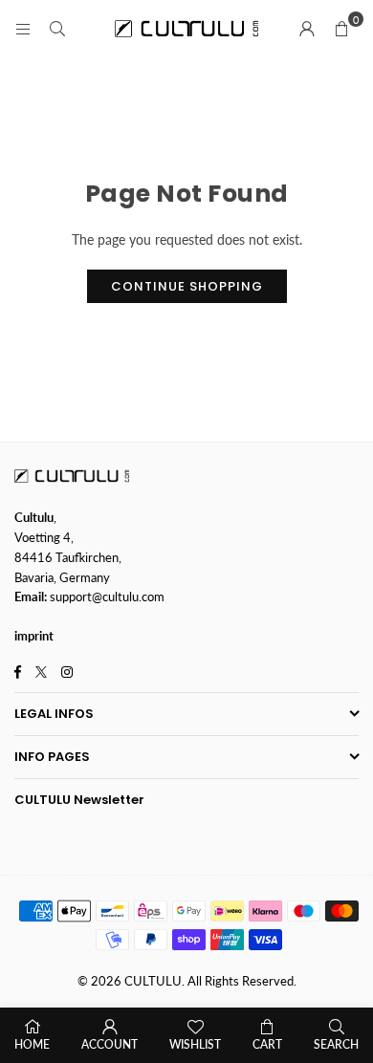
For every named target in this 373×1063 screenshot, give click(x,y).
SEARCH (336, 1044)
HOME (32, 1044)
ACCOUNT (109, 1044)
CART (267, 1044)
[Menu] (23, 28)
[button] (341, 28)
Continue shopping (187, 286)
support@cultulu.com (107, 596)
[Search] (57, 28)
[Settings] (307, 28)
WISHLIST (195, 1044)
